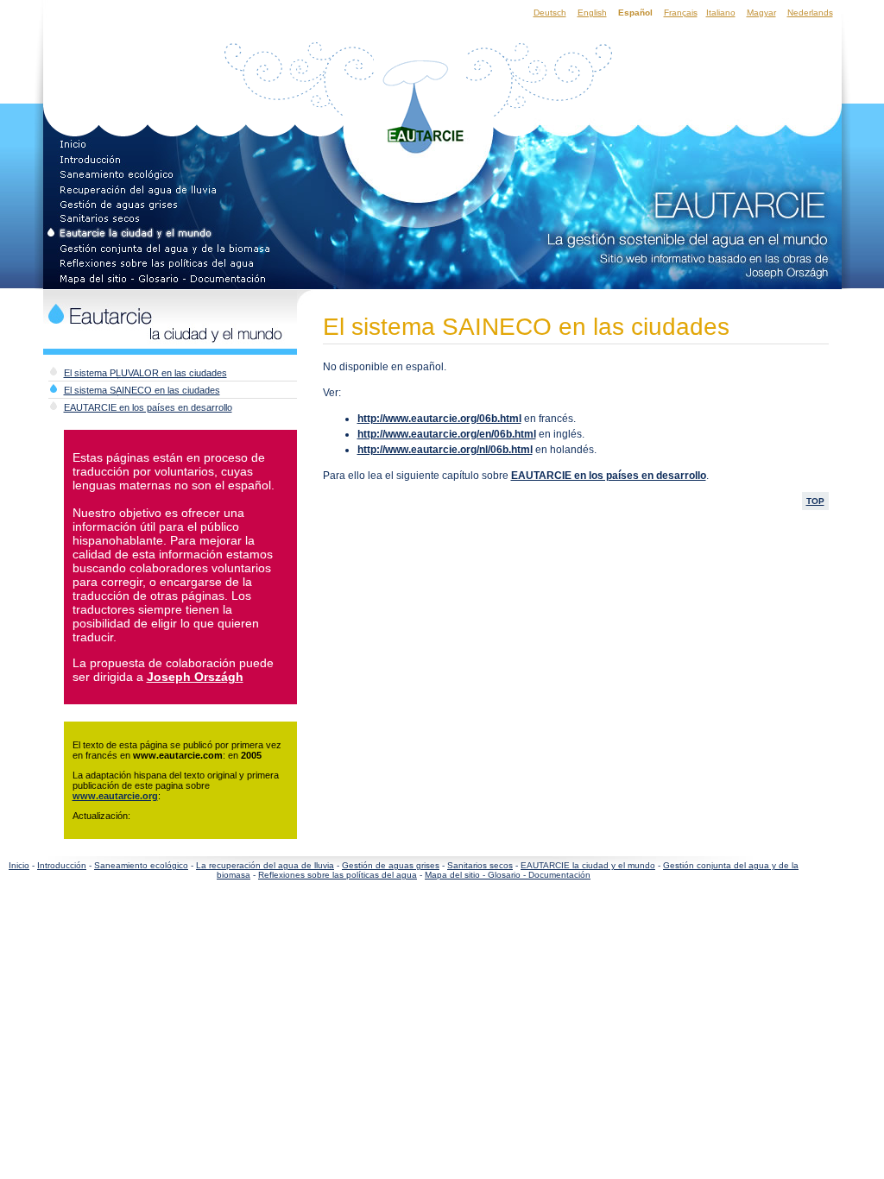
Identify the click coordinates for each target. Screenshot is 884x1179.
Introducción (61, 865)
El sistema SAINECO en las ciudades (142, 390)
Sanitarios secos (480, 865)
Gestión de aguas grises (390, 865)
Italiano (721, 12)
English (592, 12)
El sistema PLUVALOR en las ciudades (145, 373)
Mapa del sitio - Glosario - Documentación (507, 875)
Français (681, 12)
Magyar (761, 12)
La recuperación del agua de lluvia (265, 865)
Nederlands (810, 12)
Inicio (19, 865)
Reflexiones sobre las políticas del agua (337, 875)
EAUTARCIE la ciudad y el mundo (588, 865)
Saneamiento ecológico (141, 865)
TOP (815, 501)
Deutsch (550, 12)
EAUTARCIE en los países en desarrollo (148, 407)
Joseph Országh (195, 677)
